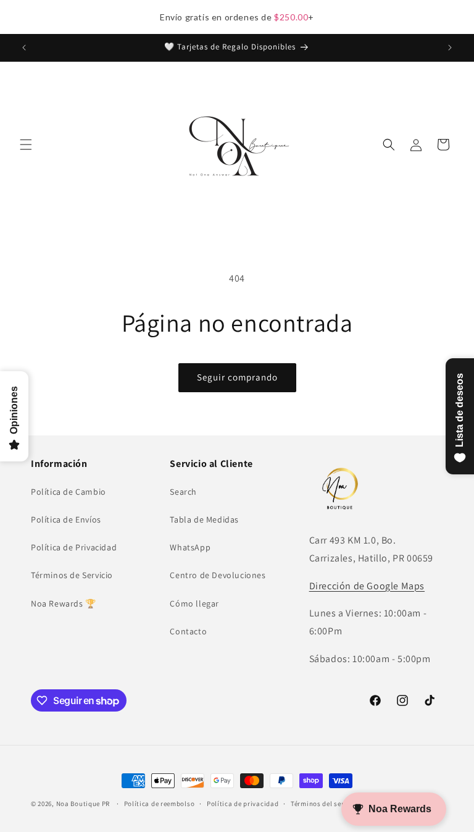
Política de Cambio (68, 491)
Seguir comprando (237, 377)
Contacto (188, 631)
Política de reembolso (159, 803)
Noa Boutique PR (83, 803)
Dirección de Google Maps (367, 585)
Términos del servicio (325, 803)
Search (183, 491)
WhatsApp (190, 547)
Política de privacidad (242, 803)
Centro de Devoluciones (217, 575)
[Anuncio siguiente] (450, 47)
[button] (26, 144)
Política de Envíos (66, 519)
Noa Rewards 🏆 (63, 603)
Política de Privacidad (74, 547)
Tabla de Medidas (204, 519)
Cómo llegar (194, 603)
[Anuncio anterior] (24, 47)
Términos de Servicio (72, 575)
